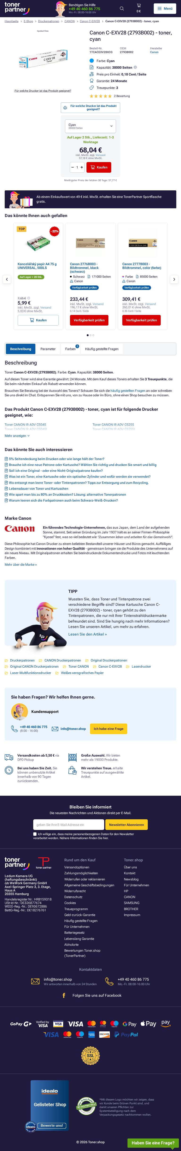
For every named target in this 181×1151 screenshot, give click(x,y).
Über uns (130, 867)
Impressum (132, 915)
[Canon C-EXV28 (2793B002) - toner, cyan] (43, 82)
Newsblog (131, 879)
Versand (100, 155)
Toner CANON (79, 666)
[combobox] (90, 126)
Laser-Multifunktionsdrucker (30, 673)
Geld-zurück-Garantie (79, 915)
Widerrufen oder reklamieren (84, 879)
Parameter (48, 349)
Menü (168, 8)
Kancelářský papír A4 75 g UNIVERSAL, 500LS (37, 266)
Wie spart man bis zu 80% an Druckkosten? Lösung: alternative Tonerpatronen (67, 494)
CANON (70, 21)
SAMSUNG (131, 903)
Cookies (70, 903)
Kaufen (102, 167)
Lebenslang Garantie (79, 939)
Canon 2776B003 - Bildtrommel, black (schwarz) (84, 267)
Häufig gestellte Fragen (102, 349)
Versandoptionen (76, 867)
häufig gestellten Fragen (128, 391)
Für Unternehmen (77, 927)
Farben (70, 349)
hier (105, 838)
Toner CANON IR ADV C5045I (26, 429)
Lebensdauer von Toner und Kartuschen (38, 488)
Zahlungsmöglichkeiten (81, 873)
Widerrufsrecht (75, 891)
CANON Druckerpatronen (63, 660)
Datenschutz (73, 897)
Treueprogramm (76, 909)
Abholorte (71, 944)
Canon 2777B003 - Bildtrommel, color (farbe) (141, 266)
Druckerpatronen (48, 21)
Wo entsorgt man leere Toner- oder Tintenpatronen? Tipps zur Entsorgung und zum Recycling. (79, 483)
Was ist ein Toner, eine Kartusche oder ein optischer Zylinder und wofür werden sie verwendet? (80, 476)
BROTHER (131, 909)
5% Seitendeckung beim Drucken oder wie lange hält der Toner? (56, 459)
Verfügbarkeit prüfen (89, 320)
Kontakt (129, 873)
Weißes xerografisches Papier (82, 673)
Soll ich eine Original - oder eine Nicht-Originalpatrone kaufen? (56, 471)
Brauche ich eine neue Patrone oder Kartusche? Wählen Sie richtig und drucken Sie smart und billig (82, 465)
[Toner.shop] (17, 8)
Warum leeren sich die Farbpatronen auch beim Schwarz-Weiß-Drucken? (63, 500)
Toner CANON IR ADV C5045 (25, 425)
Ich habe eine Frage (108, 729)
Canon (154, 52)
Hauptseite (11, 21)
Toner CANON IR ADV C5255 (113, 425)
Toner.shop (133, 860)
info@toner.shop (73, 729)
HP (126, 891)
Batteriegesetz (74, 932)
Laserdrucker (141, 666)
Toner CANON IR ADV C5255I (114, 429)
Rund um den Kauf (79, 860)
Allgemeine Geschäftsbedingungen (89, 885)
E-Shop (28, 21)
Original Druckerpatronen (109, 660)
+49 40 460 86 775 (84, 9)
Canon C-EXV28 (90, 21)
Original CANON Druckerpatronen (34, 666)
